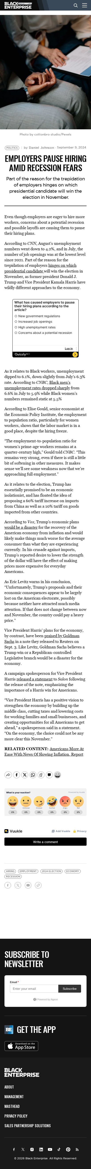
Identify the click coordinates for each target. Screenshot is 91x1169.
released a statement (35, 679)
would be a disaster (21, 527)
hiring (10, 871)
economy (72, 871)
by (39, 148)
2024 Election (51, 871)
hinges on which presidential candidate (40, 268)
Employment (28, 871)
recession (13, 876)
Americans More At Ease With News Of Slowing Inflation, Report (44, 751)
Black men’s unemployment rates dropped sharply (37, 385)
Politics (12, 147)
